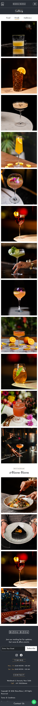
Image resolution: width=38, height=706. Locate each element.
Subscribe (31, 649)
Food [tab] (8, 18)
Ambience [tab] (28, 18)
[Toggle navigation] (35, 4)
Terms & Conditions (8, 698)
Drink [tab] (17, 18)
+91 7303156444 (21, 683)
